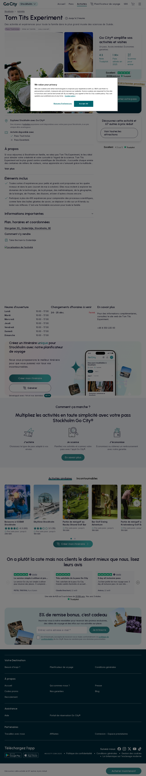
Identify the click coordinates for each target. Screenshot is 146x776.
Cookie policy (70, 96)
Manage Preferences (63, 104)
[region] (74, 94)
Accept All (83, 104)
